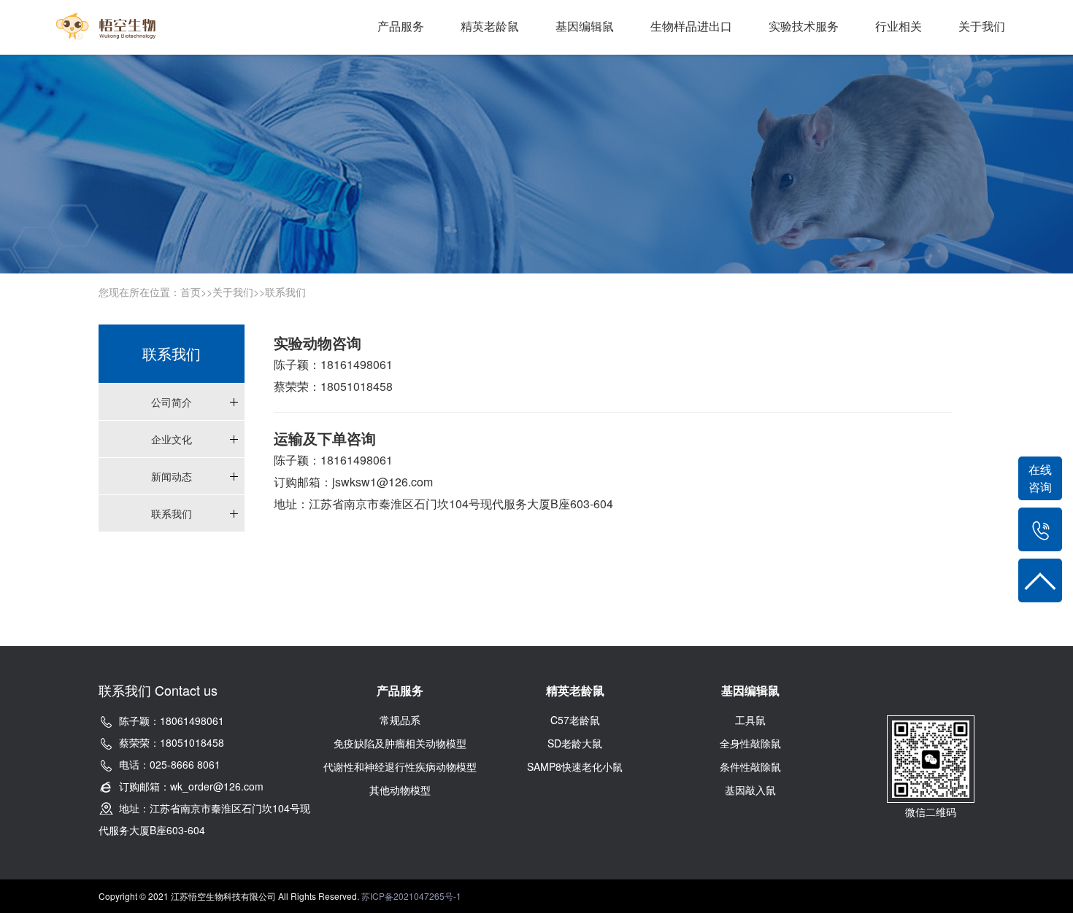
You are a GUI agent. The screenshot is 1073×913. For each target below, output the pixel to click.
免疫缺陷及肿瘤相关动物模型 (400, 743)
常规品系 (400, 719)
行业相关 (898, 26)
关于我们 (981, 26)
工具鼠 (750, 719)
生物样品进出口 (691, 26)
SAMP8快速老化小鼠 (575, 766)
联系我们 (285, 291)
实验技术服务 (804, 26)
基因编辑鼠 (584, 26)
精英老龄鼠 (490, 26)
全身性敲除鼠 (750, 743)
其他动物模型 (400, 789)
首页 (190, 291)
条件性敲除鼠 (750, 766)
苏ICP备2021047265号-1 (411, 896)
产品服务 (400, 26)
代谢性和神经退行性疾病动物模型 (400, 766)
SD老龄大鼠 (574, 743)
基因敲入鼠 (750, 789)
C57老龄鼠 (575, 719)
